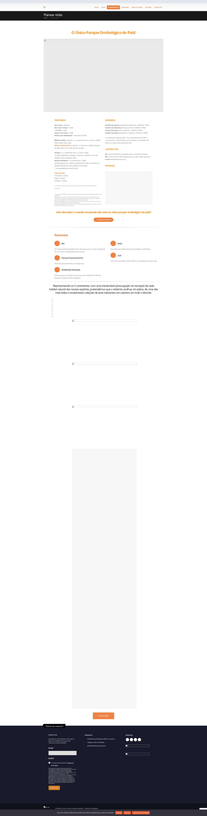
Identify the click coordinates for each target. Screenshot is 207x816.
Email (51, 748)
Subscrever (54, 788)
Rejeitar (127, 813)
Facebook (127, 739)
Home (96, 7)
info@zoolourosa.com (98, 746)
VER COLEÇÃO (103, 716)
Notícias (148, 7)
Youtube (131, 739)
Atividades (125, 7)
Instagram (135, 739)
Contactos (158, 7)
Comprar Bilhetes (104, 219)
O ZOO (103, 7)
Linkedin (139, 739)
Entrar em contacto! (54, 726)
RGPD (51, 758)
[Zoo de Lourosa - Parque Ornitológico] (50, 7)
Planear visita (113, 7)
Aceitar (118, 813)
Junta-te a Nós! (137, 7)
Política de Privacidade (91, 808)
